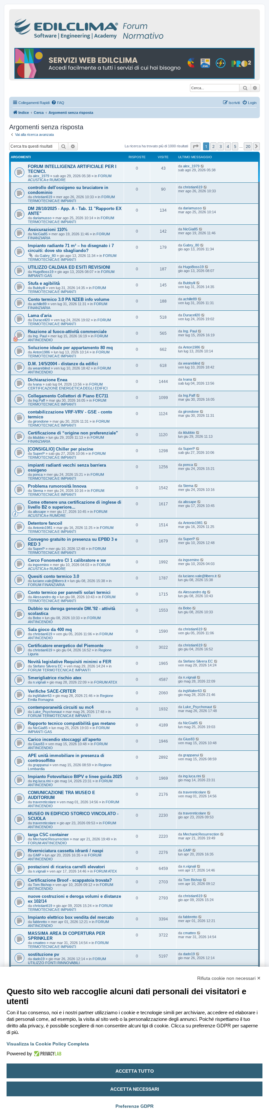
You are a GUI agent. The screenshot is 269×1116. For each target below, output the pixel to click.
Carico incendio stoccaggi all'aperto (64, 739)
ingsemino (41, 565)
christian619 (42, 197)
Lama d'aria (40, 315)
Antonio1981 (42, 528)
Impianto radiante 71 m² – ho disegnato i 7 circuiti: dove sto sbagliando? (71, 248)
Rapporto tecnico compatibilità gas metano (71, 723)
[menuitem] (57, 103)
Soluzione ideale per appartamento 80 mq (70, 347)
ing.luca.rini (42, 781)
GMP (37, 855)
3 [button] (220, 146)
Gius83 (38, 744)
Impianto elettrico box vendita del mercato (71, 917)
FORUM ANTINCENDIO (47, 843)
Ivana (37, 384)
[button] (195, 146)
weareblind (41, 368)
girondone (41, 421)
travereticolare (44, 802)
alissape (39, 512)
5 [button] (235, 146)
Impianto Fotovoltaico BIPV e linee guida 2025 (75, 776)
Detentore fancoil (45, 523)
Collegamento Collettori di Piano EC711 (68, 395)
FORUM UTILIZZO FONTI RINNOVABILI (67, 961)
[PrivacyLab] (46, 1053)
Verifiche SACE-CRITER (52, 691)
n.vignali (39, 682)
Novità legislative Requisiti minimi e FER (69, 661)
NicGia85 (40, 234)
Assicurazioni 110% (48, 229)
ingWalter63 (42, 696)
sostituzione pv (43, 954)
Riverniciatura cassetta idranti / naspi (65, 850)
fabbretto (40, 922)
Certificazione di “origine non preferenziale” (73, 433)
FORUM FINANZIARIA (46, 585)
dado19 (39, 959)
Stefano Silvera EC (48, 666)
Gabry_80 (48, 256)
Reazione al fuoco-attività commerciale (67, 331)
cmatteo (39, 943)
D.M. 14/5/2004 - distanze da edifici (63, 363)
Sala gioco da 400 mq (50, 629)
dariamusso (42, 218)
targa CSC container (48, 834)
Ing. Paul (40, 336)
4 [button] (228, 146)
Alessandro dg (44, 597)
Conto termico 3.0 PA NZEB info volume (68, 299)
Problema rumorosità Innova (57, 486)
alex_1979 (41, 176)
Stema (38, 491)
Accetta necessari (134, 1089)
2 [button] (213, 146)
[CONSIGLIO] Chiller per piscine (60, 449)
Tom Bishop (42, 885)
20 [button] (248, 146)
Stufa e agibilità (44, 283)
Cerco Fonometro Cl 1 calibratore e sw (67, 560)
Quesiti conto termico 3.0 (53, 576)
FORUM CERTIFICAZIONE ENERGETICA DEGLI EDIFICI (68, 386)
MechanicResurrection (51, 839)
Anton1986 (41, 352)
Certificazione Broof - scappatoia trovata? (70, 880)
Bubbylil (39, 288)
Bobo (37, 618)
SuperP (39, 453)
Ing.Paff (39, 400)
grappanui (41, 765)
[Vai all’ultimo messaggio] (202, 166)
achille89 (40, 304)
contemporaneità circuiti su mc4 (60, 707)
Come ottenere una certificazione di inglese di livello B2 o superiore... (74, 505)
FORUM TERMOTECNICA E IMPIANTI (71, 199)
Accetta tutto (134, 1071)
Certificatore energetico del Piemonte (65, 645)
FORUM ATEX (105, 682)
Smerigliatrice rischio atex (54, 677)
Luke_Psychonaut (47, 712)
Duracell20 (41, 320)
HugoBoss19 (43, 272)
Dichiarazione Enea (47, 379)
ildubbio (39, 437)
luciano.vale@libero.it (49, 581)
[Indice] (117, 28)
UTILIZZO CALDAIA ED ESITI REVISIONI (69, 267)
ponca (38, 474)
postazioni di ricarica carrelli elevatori (66, 866)
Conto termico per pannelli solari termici (69, 592)
